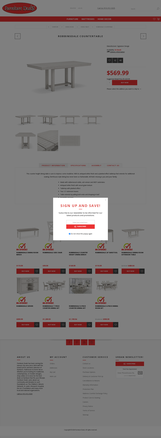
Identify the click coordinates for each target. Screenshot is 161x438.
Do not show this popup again (81, 234)
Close (106, 200)
